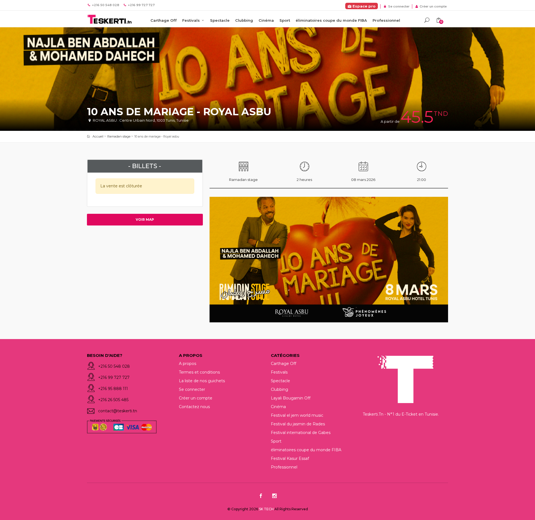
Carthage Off (163, 20)
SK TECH (266, 509)
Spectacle (220, 20)
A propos (187, 363)
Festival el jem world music (297, 415)
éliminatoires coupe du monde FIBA (331, 20)
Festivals (191, 20)
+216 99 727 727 (114, 377)
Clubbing (244, 20)
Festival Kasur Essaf (290, 458)
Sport (284, 20)
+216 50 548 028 (114, 366)
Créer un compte (433, 6)
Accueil (98, 136)
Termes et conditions (199, 372)
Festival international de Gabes (300, 432)
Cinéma (266, 20)
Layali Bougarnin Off (290, 398)
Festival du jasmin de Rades (298, 423)
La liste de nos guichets (202, 380)
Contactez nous (194, 406)
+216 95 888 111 (113, 388)
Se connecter (398, 6)
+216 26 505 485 (113, 399)
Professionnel (386, 20)
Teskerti (109, 19)
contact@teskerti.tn (117, 410)
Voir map (145, 219)
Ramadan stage (118, 136)
